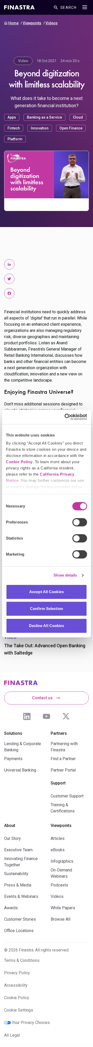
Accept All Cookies (46, 592)
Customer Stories (20, 919)
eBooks (58, 849)
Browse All (60, 919)
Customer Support (67, 796)
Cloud (78, 117)
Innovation (40, 128)
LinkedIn (27, 716)
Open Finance (70, 128)
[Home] (19, 7)
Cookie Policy (19, 462)
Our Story (12, 838)
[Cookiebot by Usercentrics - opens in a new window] (65, 416)
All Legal (12, 1035)
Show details (65, 575)
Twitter (66, 716)
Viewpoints (32, 23)
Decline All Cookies (46, 625)
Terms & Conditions (22, 960)
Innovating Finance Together (21, 861)
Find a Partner (63, 758)
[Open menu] (85, 7)
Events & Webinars (21, 896)
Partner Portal (63, 770)
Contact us (42, 697)
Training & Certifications (63, 807)
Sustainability (16, 873)
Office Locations (19, 930)
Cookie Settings (18, 1010)
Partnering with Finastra (64, 746)
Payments (13, 758)
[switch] (79, 522)
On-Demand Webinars (61, 873)
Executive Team (18, 849)
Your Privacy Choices (31, 1022)
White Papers (63, 907)
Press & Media (17, 885)
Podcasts (59, 885)
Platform (14, 139)
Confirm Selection (46, 608)
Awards (11, 907)
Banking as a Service (44, 117)
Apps (11, 117)
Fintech (13, 128)
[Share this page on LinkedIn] (9, 264)
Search (68, 7)
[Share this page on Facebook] (9, 293)
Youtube (46, 716)
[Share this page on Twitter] (9, 279)
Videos (51, 23)
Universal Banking (20, 770)
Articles (58, 838)
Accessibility (16, 985)
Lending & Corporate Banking (22, 746)
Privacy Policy (17, 972)
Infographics (62, 861)
